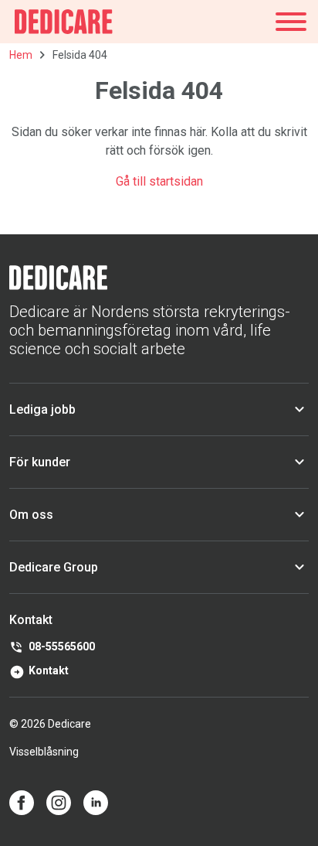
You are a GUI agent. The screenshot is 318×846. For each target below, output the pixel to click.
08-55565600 (62, 646)
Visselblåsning (44, 751)
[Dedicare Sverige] (64, 21)
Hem (20, 55)
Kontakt (49, 670)
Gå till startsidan (159, 181)
